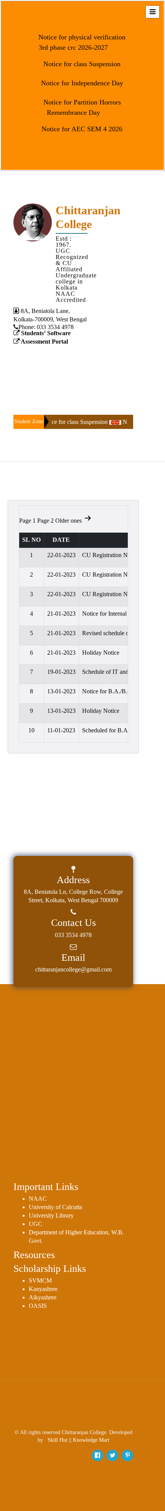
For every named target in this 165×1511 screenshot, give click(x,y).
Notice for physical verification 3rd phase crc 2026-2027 (80, 42)
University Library (51, 1215)
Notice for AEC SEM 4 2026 (81, 129)
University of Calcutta (55, 1207)
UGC (35, 1224)
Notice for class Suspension (80, 64)
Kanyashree (43, 1289)
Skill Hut (58, 1440)
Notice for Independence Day (81, 83)
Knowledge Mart (91, 1440)
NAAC (38, 1198)
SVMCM (40, 1280)
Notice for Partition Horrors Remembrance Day (81, 107)
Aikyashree (42, 1297)
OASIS (38, 1305)
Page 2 (45, 520)
